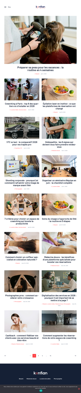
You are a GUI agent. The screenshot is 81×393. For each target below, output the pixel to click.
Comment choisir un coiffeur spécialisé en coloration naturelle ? (21, 258)
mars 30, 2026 (25, 263)
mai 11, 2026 (64, 150)
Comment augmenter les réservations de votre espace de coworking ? (59, 338)
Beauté (37, 73)
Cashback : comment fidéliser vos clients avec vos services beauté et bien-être (22, 338)
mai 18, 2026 (62, 112)
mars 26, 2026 (26, 301)
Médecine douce (56, 150)
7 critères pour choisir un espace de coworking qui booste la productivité (22, 221)
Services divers (22, 109)
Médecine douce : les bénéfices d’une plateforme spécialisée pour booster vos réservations (59, 259)
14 (51, 355)
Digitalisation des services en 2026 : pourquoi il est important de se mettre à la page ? (59, 297)
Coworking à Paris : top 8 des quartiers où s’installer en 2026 (22, 104)
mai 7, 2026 (26, 188)
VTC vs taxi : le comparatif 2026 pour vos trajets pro (21, 143)
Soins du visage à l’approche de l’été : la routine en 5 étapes (59, 220)
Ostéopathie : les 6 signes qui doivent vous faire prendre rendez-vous (59, 144)
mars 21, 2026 (64, 344)
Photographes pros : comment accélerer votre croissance (21, 296)
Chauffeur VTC (18, 148)
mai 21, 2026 (31, 109)
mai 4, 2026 (64, 186)
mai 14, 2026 (27, 148)
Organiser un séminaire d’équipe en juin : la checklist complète (59, 181)
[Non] (79, 389)
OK (41, 390)
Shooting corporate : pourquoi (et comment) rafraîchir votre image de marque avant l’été (22, 182)
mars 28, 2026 (64, 265)
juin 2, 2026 (43, 73)
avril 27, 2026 (62, 224)
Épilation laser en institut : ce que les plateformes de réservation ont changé (59, 106)
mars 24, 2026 (29, 344)
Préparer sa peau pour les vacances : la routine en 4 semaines (40, 68)
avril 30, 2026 (31, 227)
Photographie (19, 188)
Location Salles (14, 109)
